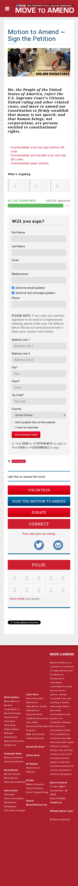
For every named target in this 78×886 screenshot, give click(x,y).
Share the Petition (14, 798)
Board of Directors (14, 741)
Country (17, 408)
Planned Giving (34, 788)
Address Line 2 (21, 353)
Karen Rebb (17, 598)
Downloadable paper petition (30, 163)
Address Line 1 (21, 339)
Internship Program (15, 810)
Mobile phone (20, 274)
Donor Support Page (37, 792)
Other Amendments (15, 782)
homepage (19, 461)
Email (15, 260)
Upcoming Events (13, 761)
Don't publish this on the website (35, 422)
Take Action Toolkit (36, 706)
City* (15, 367)
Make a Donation (35, 784)
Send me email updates (30, 287)
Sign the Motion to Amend (39, 501)
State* (16, 381)
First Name (18, 232)
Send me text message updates (35, 292)
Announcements (13, 757)
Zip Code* (18, 395)
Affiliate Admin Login (61, 811)
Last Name (18, 246)
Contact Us (10, 745)
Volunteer (39, 490)
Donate (39, 512)
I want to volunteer (27, 427)
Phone (16, 298)
